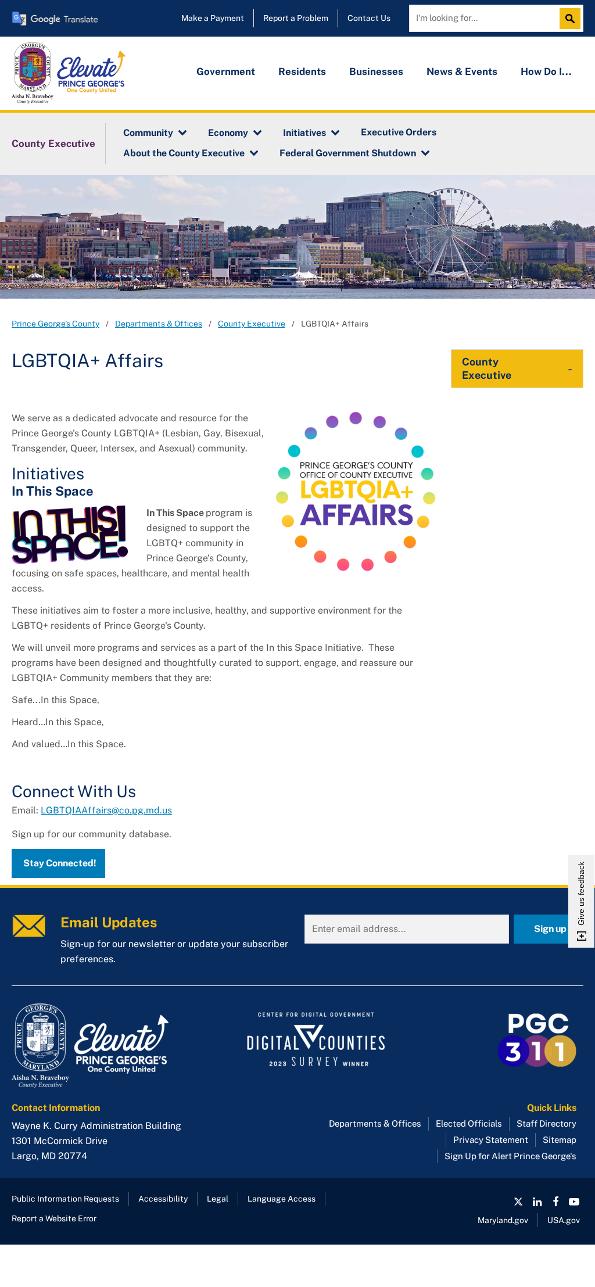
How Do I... (546, 71)
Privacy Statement (490, 1140)
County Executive (53, 143)
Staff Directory (546, 1123)
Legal (217, 1198)
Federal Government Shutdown (347, 153)
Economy (228, 132)
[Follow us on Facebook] (555, 1201)
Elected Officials (469, 1123)
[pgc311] (102, 1045)
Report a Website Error (54, 1218)
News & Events (461, 71)
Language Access (282, 1198)
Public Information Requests (65, 1198)
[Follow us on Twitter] (518, 1201)
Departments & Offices (158, 323)
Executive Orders (398, 132)
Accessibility (163, 1198)
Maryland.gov (503, 1220)
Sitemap (559, 1140)
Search (572, 19)
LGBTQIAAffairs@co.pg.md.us (106, 810)
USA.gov (563, 1220)
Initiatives (304, 132)
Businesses (376, 71)
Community (148, 132)
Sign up (550, 928)
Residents (302, 71)
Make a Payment (212, 18)
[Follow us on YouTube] (574, 1201)
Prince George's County (55, 323)
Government (225, 71)
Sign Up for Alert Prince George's (510, 1156)
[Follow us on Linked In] (537, 1201)
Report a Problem (295, 18)
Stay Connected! (59, 863)
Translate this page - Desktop (55, 18)
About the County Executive (184, 153)
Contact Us (368, 18)
